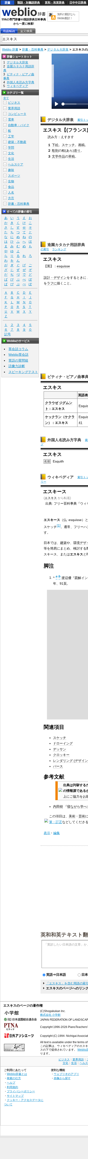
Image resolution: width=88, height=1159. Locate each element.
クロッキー (61, 755)
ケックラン (53, 417)
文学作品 (58, 156)
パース (58, 766)
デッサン (59, 749)
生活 (11, 159)
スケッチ (68, 145)
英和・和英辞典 (55, 2)
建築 (63, 543)
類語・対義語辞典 (28, 2)
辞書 (7, 2)
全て (6, 98)
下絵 (55, 145)
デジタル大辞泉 (58, 49)
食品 (11, 187)
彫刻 (55, 150)
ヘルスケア (15, 164)
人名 (11, 192)
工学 (11, 136)
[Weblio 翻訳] (52, 16)
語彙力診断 (16, 366)
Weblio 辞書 (10, 49)
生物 (11, 181)
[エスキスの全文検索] (26, 31)
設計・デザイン (55, 277)
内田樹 (58, 806)
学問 (11, 147)
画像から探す (62, 1078)
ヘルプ (11, 1082)
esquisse (63, 266)
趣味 (11, 170)
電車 (11, 119)
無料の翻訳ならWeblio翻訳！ (66, 16)
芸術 (82, 816)
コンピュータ (17, 114)
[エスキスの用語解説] (9, 31)
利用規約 (12, 1087)
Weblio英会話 (18, 354)
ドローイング (63, 743)
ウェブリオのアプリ (66, 1073)
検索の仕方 (14, 1078)
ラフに (52, 283)
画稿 (81, 145)
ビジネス (14, 102)
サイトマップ (15, 1095)
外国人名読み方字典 (64, 440)
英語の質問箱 (18, 360)
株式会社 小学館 (50, 1014)
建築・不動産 (17, 142)
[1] (59, 525)
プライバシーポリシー (21, 1091)
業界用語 (14, 108)
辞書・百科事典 (32, 49)
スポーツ (14, 175)
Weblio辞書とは (17, 1073)
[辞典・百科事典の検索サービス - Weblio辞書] (24, 15)
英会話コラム (18, 349)
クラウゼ (51, 403)
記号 (7, 334)
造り (77, 150)
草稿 (71, 156)
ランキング (59, 249)
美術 (72, 816)
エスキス (51, 498)
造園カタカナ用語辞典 (66, 245)
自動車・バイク (18, 125)
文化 (11, 153)
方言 (11, 198)
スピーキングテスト (23, 372)
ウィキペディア (60, 477)
